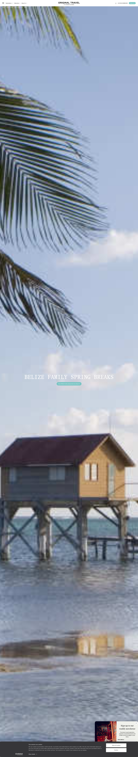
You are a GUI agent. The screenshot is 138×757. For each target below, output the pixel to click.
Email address (121, 739)
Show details (32, 754)
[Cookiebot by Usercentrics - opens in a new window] (19, 754)
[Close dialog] (136, 723)
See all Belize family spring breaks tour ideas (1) (69, 383)
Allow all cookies (116, 745)
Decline (116, 750)
